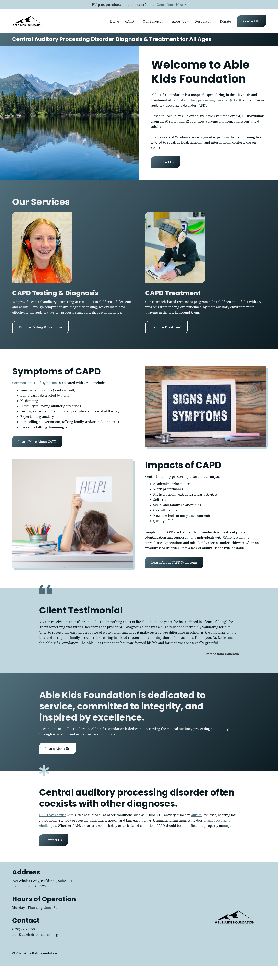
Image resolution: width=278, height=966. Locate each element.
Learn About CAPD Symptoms (174, 562)
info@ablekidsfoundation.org (35, 934)
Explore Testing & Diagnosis (40, 327)
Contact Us (165, 162)
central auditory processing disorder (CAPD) (206, 100)
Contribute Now (170, 4)
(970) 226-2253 (23, 929)
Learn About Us (57, 748)
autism (196, 815)
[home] (27, 21)
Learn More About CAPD (37, 441)
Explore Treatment (166, 327)
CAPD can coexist (52, 815)
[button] (131, 21)
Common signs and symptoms (35, 383)
